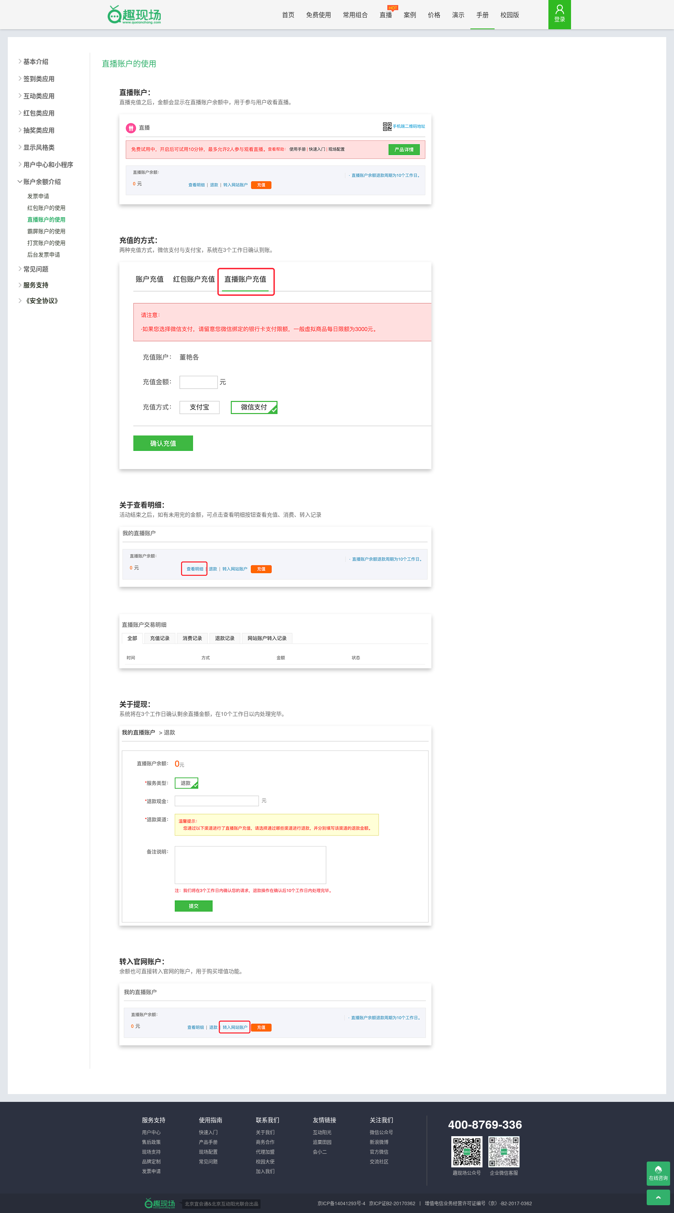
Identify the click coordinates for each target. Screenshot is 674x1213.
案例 (410, 14)
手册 (482, 14)
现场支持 (151, 1151)
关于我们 (265, 1132)
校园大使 (265, 1161)
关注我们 (381, 1120)
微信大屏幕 (134, 14)
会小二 (320, 1151)
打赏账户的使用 (46, 242)
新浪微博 (379, 1142)
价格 (434, 14)
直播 (386, 14)
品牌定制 (151, 1161)
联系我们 (267, 1120)
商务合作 (265, 1142)
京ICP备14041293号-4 (341, 1203)
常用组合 (355, 14)
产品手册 (208, 1142)
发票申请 (38, 196)
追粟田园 (322, 1142)
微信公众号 (381, 1132)
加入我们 (265, 1171)
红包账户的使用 (46, 207)
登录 (559, 19)
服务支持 (35, 285)
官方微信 (379, 1151)
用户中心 (151, 1132)
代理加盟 (265, 1151)
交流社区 (379, 1161)
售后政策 (151, 1142)
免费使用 (318, 14)
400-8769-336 (485, 1124)
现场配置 (208, 1151)
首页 (288, 14)
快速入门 (208, 1132)
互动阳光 (322, 1132)
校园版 (509, 14)
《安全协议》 (42, 301)
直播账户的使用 (46, 219)
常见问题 (208, 1161)
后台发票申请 (43, 254)
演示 (458, 14)
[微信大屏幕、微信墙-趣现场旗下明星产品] (159, 1203)
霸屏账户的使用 (46, 231)
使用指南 (210, 1120)
